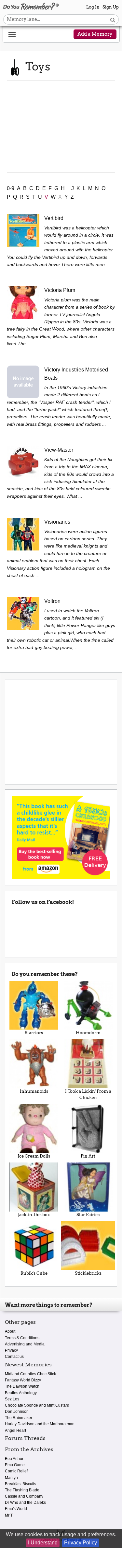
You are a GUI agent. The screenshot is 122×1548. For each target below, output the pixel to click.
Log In (93, 7)
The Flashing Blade (22, 1490)
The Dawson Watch (22, 1386)
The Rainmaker (18, 1417)
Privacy (11, 1350)
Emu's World (16, 1508)
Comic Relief (16, 1471)
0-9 (10, 188)
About (10, 1331)
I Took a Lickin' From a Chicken (88, 1094)
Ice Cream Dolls (34, 1156)
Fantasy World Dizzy (23, 1380)
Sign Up (110, 7)
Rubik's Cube (33, 1273)
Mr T (9, 1515)
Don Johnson (17, 1411)
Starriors (34, 1032)
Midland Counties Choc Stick (30, 1374)
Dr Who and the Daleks (25, 1502)
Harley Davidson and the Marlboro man (40, 1424)
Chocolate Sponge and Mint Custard (37, 1405)
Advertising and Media (25, 1344)
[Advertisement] (61, 127)
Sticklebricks (88, 1273)
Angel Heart (15, 1430)
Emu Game (15, 1465)
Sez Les (12, 1399)
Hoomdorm (88, 1032)
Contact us (14, 1356)
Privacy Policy (80, 1542)
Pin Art (88, 1156)
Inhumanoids (34, 1091)
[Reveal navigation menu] (12, 34)
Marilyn (11, 1477)
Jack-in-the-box (34, 1214)
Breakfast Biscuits (20, 1484)
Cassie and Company (24, 1496)
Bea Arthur (14, 1458)
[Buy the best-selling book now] (61, 837)
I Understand (43, 1542)
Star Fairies (88, 1214)
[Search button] (112, 19)
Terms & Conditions (22, 1338)
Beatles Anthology (21, 1393)
